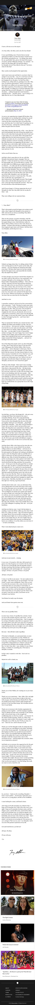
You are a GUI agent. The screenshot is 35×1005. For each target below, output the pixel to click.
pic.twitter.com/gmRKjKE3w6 (13, 106)
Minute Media (15, 1003)
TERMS (7, 992)
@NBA (12, 103)
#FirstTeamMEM (23, 105)
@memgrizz (15, 105)
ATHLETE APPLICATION (21, 988)
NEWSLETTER (8, 994)
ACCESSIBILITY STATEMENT (23, 994)
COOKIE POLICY (20, 992)
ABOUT (7, 988)
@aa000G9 (8, 105)
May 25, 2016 (17, 111)
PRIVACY (18, 990)
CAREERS (7, 990)
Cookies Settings (20, 996)
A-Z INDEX (8, 996)
